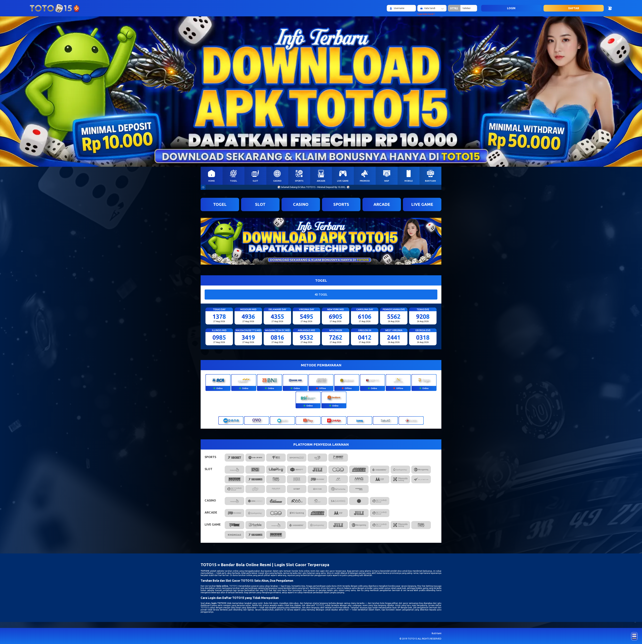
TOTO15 (205, 571)
